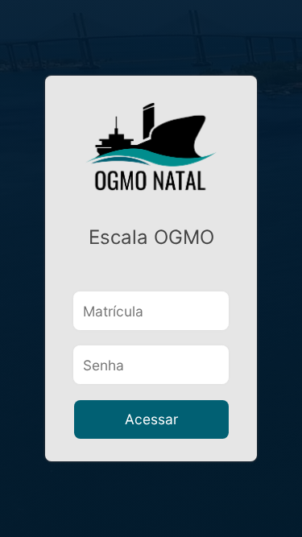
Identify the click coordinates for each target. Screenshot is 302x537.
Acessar (151, 419)
